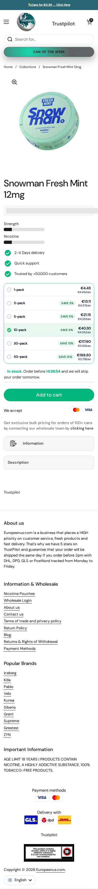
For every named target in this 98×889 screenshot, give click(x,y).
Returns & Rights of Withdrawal (31, 641)
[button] (89, 22)
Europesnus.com (50, 869)
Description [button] (18, 462)
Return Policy (15, 628)
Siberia (10, 707)
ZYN (7, 734)
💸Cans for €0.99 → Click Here (49, 5)
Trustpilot (63, 23)
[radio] (49, 290)
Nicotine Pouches (19, 593)
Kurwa (9, 700)
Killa (7, 679)
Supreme (11, 720)
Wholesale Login (18, 600)
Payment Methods (19, 648)
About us (12, 607)
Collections (27, 67)
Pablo (8, 686)
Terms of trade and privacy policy (32, 621)
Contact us (13, 614)
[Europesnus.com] (25, 22)
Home (8, 67)
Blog (7, 634)
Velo (7, 693)
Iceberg (10, 672)
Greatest (11, 727)
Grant (9, 714)
